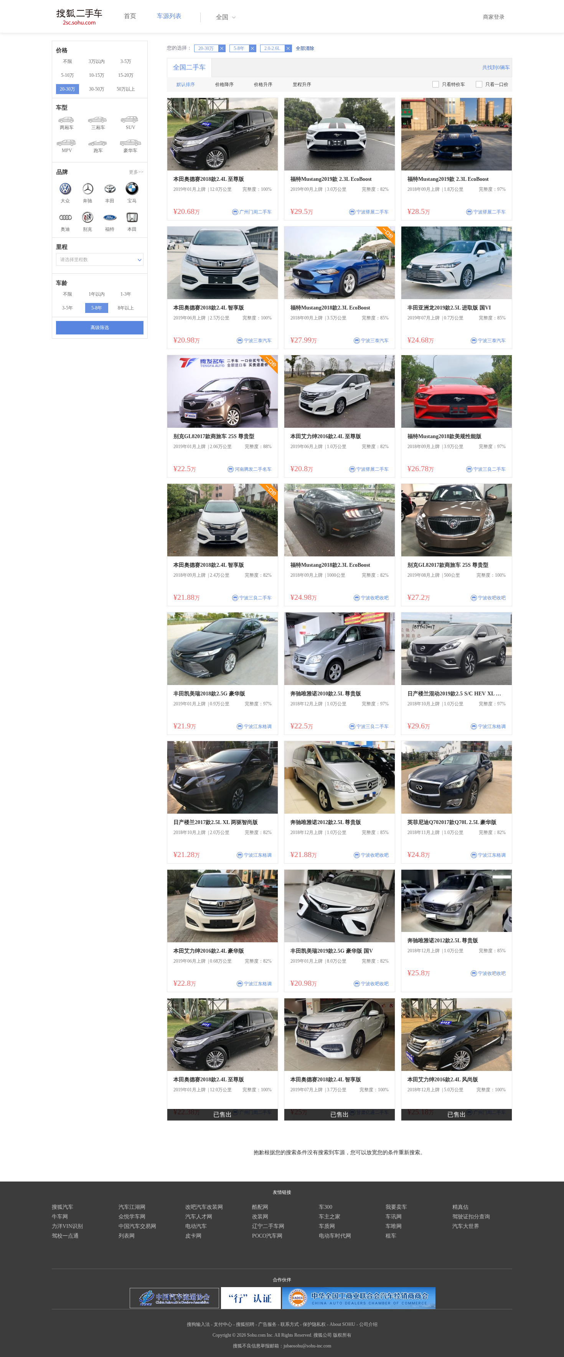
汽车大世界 (465, 1226)
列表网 (127, 1236)
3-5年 (67, 308)
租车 (391, 1236)
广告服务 (267, 1324)
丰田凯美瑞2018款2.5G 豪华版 (209, 694)
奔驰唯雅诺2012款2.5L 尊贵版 (325, 822)
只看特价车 (453, 84)
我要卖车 (396, 1207)
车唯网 (394, 1226)
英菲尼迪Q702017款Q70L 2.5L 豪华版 (451, 822)
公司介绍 (368, 1324)
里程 (62, 247)
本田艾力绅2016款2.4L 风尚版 (442, 1079)
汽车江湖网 (132, 1207)
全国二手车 (189, 67)
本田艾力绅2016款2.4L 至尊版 (325, 436)
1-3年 (125, 294)
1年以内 (97, 294)
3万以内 (97, 61)
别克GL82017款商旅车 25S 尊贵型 (213, 436)
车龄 (62, 283)
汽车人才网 (198, 1217)
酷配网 (260, 1207)
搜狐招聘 (245, 1324)
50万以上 (126, 89)
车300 (325, 1207)
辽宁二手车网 (268, 1226)
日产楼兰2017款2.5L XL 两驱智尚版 (215, 822)
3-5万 (125, 61)
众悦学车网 (132, 1217)
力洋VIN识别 (67, 1226)
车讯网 (394, 1217)
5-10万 (67, 75)
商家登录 (494, 17)
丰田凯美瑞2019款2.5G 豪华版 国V (331, 951)
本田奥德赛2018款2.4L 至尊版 (208, 179)
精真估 (460, 1207)
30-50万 (96, 89)
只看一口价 (496, 84)
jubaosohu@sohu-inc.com (307, 1346)
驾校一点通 (65, 1236)
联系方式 (289, 1324)
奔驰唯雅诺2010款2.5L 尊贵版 (325, 694)
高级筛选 (100, 327)
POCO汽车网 (267, 1236)
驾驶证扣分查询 (471, 1217)
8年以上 (126, 308)
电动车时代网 (335, 1236)
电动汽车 (196, 1226)
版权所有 (342, 1335)
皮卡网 (193, 1236)
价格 (62, 50)
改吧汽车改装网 (204, 1207)
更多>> (136, 172)
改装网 (260, 1217)
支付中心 (223, 1324)
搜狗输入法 (198, 1324)
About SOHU (342, 1324)
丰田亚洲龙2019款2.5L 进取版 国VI (449, 308)
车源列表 (169, 16)
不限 (67, 61)
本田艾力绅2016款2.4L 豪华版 (208, 951)
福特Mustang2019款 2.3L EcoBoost (331, 179)
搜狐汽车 (62, 1207)
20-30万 (67, 89)
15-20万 (126, 75)
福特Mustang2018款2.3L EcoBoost (330, 308)
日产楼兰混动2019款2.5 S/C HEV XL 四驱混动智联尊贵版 (456, 694)
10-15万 (96, 75)
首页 (130, 16)
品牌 (62, 172)
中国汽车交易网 (137, 1226)
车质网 (327, 1226)
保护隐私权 (314, 1324)
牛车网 (60, 1217)
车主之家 (329, 1217)
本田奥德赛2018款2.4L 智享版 (208, 308)
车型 (62, 107)
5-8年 (96, 308)
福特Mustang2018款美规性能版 (444, 436)
